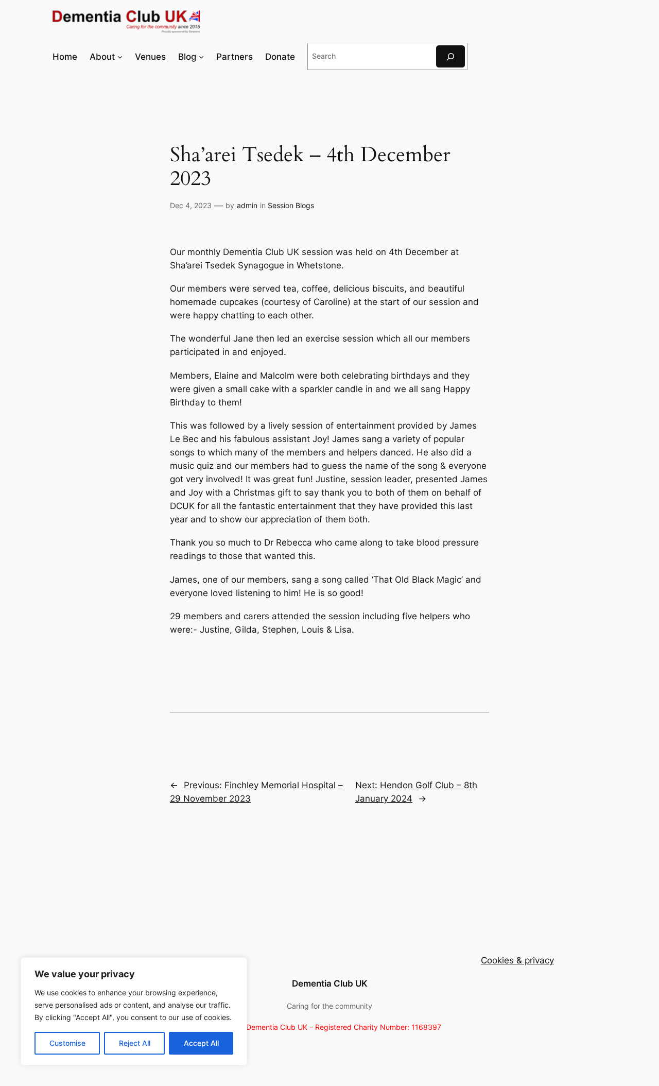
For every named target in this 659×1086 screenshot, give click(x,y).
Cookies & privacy (517, 960)
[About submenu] (120, 56)
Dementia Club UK (330, 983)
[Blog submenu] (201, 56)
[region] (134, 1011)
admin (247, 205)
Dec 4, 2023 (191, 205)
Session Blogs (291, 205)
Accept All (201, 1043)
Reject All (134, 1043)
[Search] (450, 56)
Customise (67, 1043)
